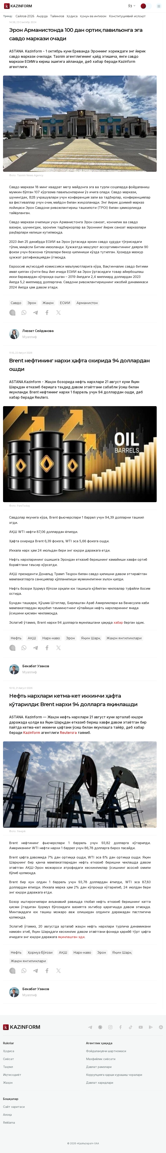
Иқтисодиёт (12, 1075)
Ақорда (42, 16)
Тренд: (8, 16)
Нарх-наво (51, 638)
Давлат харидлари (99, 1083)
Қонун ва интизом (93, 16)
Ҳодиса (72, 16)
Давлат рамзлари (99, 1067)
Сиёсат (8, 1059)
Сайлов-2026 (25, 16)
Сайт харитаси (14, 1107)
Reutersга (68, 733)
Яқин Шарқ (90, 638)
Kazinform (31, 733)
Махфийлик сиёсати (100, 1059)
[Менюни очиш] (159, 6)
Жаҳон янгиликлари (124, 638)
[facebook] (120, 1027)
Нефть (16, 638)
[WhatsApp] (24, 313)
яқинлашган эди (71, 937)
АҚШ (32, 638)
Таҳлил (8, 1067)
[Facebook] (47, 313)
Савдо (16, 303)
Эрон (32, 303)
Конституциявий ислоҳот (127, 16)
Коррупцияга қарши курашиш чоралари (114, 1075)
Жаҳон (48, 303)
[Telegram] (35, 313)
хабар (119, 622)
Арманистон (87, 303)
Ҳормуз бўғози (40, 952)
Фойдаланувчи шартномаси (106, 1051)
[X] (58, 313)
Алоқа (7, 1115)
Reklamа (9, 1122)
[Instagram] (12, 313)
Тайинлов (57, 16)
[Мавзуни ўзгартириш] (146, 6)
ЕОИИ (65, 303)
